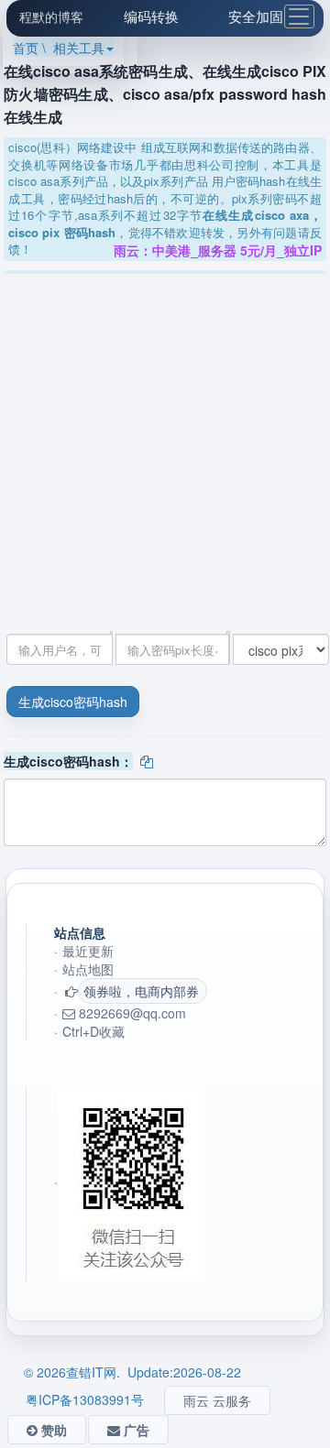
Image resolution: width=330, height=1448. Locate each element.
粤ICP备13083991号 (85, 1399)
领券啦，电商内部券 (141, 991)
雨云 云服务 (217, 1400)
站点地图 (88, 969)
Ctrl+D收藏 (93, 1031)
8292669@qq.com (130, 1013)
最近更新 (88, 951)
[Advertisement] (165, 448)
